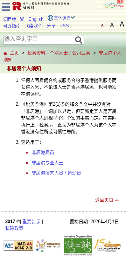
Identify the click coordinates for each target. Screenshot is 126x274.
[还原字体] (102, 24)
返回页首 (104, 199)
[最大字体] (121, 24)
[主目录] (6, 6)
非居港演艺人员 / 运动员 (56, 173)
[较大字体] (111, 24)
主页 (14, 53)
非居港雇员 (42, 152)
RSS (64, 25)
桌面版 (9, 19)
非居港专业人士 (47, 162)
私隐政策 (14, 228)
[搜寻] (79, 39)
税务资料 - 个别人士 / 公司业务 (58, 53)
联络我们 (33, 25)
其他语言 (62, 18)
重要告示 (31, 221)
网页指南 (11, 25)
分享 (51, 25)
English (35, 19)
